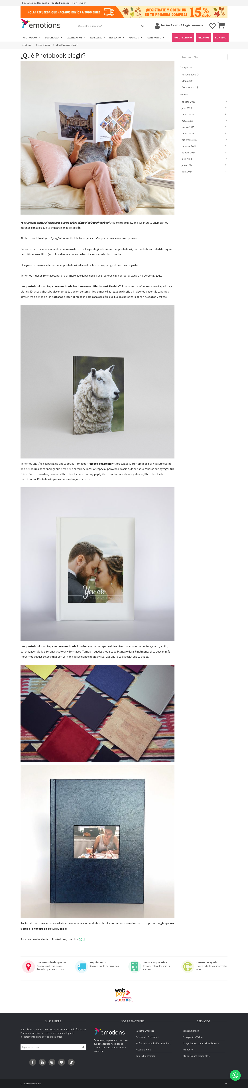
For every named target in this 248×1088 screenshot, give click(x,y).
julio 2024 (187, 159)
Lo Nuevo (221, 37)
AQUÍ (82, 939)
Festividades (190, 74)
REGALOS (134, 37)
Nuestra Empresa (145, 1030)
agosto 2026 (188, 101)
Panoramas (190, 87)
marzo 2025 (188, 127)
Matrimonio (154, 37)
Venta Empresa (61, 3)
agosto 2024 (188, 152)
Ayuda (83, 3)
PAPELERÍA (96, 37)
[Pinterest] (61, 1062)
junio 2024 (187, 165)
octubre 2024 (189, 146)
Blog (74, 3)
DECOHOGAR (52, 37)
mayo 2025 (187, 120)
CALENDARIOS (74, 37)
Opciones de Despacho (35, 3)
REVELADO (115, 37)
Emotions (109, 1031)
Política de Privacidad (147, 1037)
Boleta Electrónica (145, 1056)
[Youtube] (42, 1062)
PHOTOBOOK (30, 37)
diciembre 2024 (190, 139)
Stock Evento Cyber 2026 (196, 1056)
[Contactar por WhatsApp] (235, 1075)
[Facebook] (32, 1062)
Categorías (186, 67)
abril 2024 (187, 171)
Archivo (184, 94)
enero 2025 (188, 133)
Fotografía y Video (193, 1037)
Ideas (187, 81)
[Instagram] (51, 1062)
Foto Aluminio (183, 37)
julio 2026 (187, 108)
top (226, 1083)
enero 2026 (188, 114)
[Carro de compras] (221, 27)
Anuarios (203, 37)
